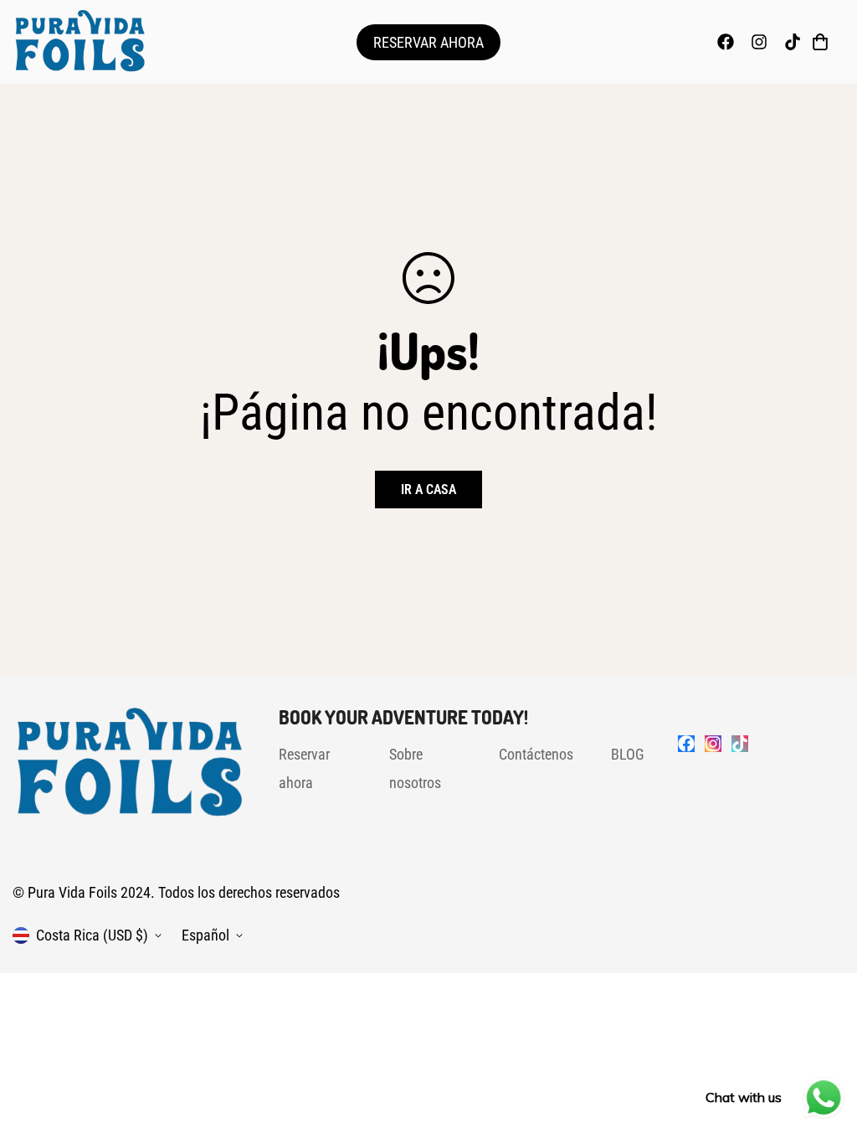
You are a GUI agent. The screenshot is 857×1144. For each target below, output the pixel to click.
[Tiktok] (792, 41)
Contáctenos (536, 754)
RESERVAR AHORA (428, 42)
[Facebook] (725, 41)
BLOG (627, 754)
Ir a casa (428, 489)
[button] (820, 42)
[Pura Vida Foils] (79, 42)
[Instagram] (759, 41)
